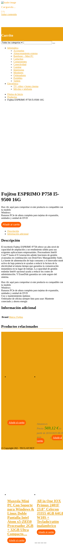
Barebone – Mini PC (23, 56)
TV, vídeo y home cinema (25, 86)
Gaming (17, 67)
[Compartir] (39, 542)
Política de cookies (10, 443)
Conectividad (19, 64)
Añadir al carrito (11, 224)
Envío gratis (25, 186)
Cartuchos (18, 59)
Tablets (16, 81)
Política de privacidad (11, 437)
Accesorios (18, 50)
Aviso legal (6, 432)
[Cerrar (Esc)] (36, 542)
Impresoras (18, 70)
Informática (12, 48)
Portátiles (17, 78)
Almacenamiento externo (25, 53)
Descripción (13, 231)
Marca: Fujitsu (16, 317)
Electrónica (12, 83)
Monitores (18, 72)
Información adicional (17, 234)
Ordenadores (19, 75)
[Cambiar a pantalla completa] (42, 542)
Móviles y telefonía (22, 89)
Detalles (46, 437)
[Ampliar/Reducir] (45, 542)
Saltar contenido (9, 14)
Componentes (20, 61)
